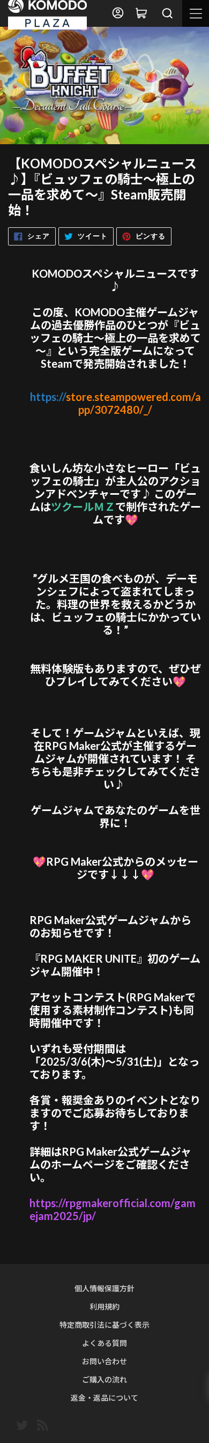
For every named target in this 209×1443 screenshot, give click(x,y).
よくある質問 (104, 1343)
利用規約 (104, 1306)
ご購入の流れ (104, 1379)
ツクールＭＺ (83, 506)
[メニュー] (195, 13)
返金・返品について (104, 1397)
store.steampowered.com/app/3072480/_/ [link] (115, 403)
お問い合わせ (104, 1361)
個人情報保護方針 (104, 1288)
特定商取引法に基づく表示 (104, 1324)
